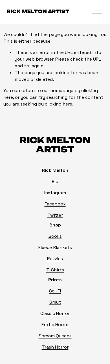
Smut (55, 302)
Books (55, 236)
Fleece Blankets (55, 247)
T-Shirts (55, 270)
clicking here (58, 104)
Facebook (55, 204)
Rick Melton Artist (37, 11)
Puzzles (55, 259)
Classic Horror (55, 313)
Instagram (55, 193)
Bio (55, 181)
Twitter (55, 215)
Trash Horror (55, 347)
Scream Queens (55, 336)
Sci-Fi (55, 291)
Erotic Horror (55, 325)
